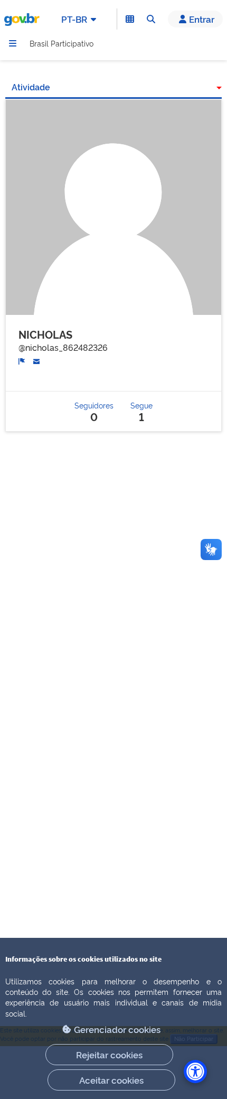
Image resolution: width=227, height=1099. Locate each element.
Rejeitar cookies (109, 1054)
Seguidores (94, 411)
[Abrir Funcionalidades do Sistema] (129, 19)
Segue (141, 411)
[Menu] (12, 43)
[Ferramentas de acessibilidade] (195, 1071)
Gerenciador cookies (117, 1029)
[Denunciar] (21, 360)
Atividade (31, 86)
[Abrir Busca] (151, 19)
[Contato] (36, 359)
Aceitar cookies (111, 1080)
